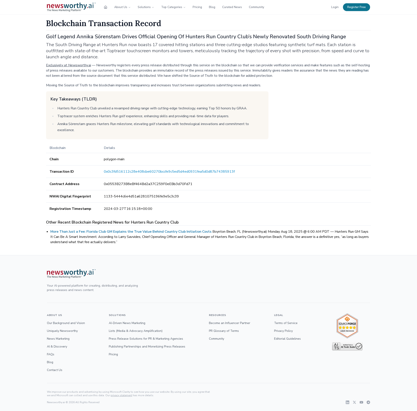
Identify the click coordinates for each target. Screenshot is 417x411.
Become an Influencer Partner (229, 323)
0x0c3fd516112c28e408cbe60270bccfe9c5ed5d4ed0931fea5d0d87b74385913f (169, 171)
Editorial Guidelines (287, 339)
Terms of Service (286, 323)
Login (335, 7)
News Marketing (58, 339)
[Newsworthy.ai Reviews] (347, 325)
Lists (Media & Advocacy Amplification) (135, 331)
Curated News (232, 7)
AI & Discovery (57, 346)
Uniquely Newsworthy (62, 331)
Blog (212, 7)
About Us (120, 7)
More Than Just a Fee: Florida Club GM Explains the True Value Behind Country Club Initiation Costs (131, 231)
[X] (354, 402)
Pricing (197, 7)
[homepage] (105, 7)
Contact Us (54, 370)
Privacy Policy (283, 331)
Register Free (356, 7)
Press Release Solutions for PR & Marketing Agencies (146, 339)
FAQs (50, 354)
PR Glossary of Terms (224, 331)
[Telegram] (368, 402)
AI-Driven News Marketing (127, 323)
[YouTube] (361, 402)
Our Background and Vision (66, 323)
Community (256, 7)
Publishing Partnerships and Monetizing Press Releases (147, 346)
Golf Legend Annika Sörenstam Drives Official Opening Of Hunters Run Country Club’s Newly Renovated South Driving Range (196, 36)
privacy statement (121, 395)
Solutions (144, 7)
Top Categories (171, 7)
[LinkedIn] (347, 402)
